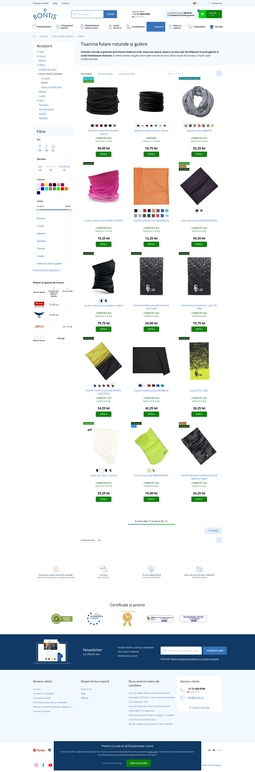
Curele (42, 95)
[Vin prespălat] (204, 125)
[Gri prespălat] (186, 125)
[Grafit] (144, 215)
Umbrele (43, 118)
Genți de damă (46, 109)
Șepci (41, 51)
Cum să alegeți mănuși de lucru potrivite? (149, 693)
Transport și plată (40, 3)
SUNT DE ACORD (138, 763)
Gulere (44, 82)
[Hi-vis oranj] (154, 470)
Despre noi (86, 689)
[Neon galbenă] (160, 125)
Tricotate (45, 78)
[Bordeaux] (101, 125)
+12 (166, 215)
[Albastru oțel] (106, 300)
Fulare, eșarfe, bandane (63, 36)
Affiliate (84, 698)
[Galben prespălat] (212, 125)
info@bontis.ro (195, 697)
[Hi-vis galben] (149, 470)
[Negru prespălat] (190, 125)
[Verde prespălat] (208, 125)
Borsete (42, 113)
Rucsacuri (44, 104)
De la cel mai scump (127, 73)
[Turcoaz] (156, 125)
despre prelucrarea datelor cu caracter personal (195, 659)
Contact (65, 3)
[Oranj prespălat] (199, 125)
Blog (55, 3)
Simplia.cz (217, 765)
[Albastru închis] (149, 210)
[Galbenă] (112, 385)
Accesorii (44, 36)
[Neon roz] (165, 125)
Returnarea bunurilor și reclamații (50, 702)
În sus (214, 530)
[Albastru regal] (151, 125)
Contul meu (217, 3)
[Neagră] (92, 125)
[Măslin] (110, 470)
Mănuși (42, 91)
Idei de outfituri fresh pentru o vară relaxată (150, 724)
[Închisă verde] (149, 215)
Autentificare (215, 650)
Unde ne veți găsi (201, 707)
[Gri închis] (197, 210)
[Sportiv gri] (115, 125)
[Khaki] (136, 215)
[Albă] (142, 125)
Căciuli (42, 56)
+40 (141, 14)
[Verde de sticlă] (110, 125)
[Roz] (108, 385)
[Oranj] (154, 210)
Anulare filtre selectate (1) (48, 270)
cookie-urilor (153, 751)
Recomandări (86, 73)
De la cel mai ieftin (105, 73)
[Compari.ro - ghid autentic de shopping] (62, 618)
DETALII (103, 154)
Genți (41, 100)
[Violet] (158, 210)
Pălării (42, 64)
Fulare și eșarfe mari (51, 87)
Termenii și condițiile (43, 693)
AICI (120, 763)
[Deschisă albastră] (140, 215)
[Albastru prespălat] (162, 215)
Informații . (190, 659)
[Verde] (99, 385)
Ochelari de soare (48, 69)
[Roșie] (97, 125)
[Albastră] (95, 385)
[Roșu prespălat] (195, 125)
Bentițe (42, 60)
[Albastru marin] (106, 125)
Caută (110, 14)
